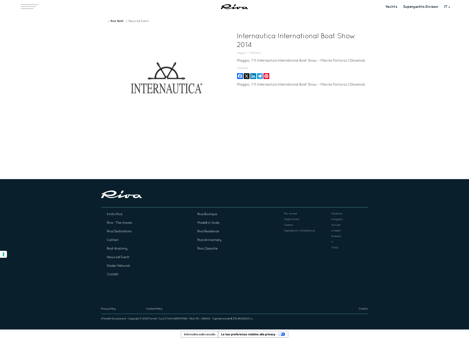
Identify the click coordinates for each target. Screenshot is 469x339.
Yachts (391, 6)
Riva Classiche (207, 248)
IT (445, 6)
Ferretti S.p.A (157, 319)
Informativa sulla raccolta (199, 334)
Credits (363, 309)
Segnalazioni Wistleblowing (299, 231)
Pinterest (336, 236)
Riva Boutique (207, 214)
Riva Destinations (119, 231)
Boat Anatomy (117, 248)
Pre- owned (290, 214)
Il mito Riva (114, 214)
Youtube (335, 225)
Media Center (291, 219)
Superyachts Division (420, 6)
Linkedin (336, 231)
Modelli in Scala (208, 222)
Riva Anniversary (209, 240)
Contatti (112, 274)
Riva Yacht (116, 21)
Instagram (337, 219)
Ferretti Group (111, 319)
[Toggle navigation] (30, 6)
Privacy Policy (108, 309)
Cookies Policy (154, 309)
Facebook (336, 214)
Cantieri (113, 240)
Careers (288, 225)
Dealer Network (118, 265)
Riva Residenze (208, 231)
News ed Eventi (138, 21)
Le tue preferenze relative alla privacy (248, 334)
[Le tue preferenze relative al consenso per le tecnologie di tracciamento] (3, 254)
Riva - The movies (119, 222)
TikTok (334, 248)
